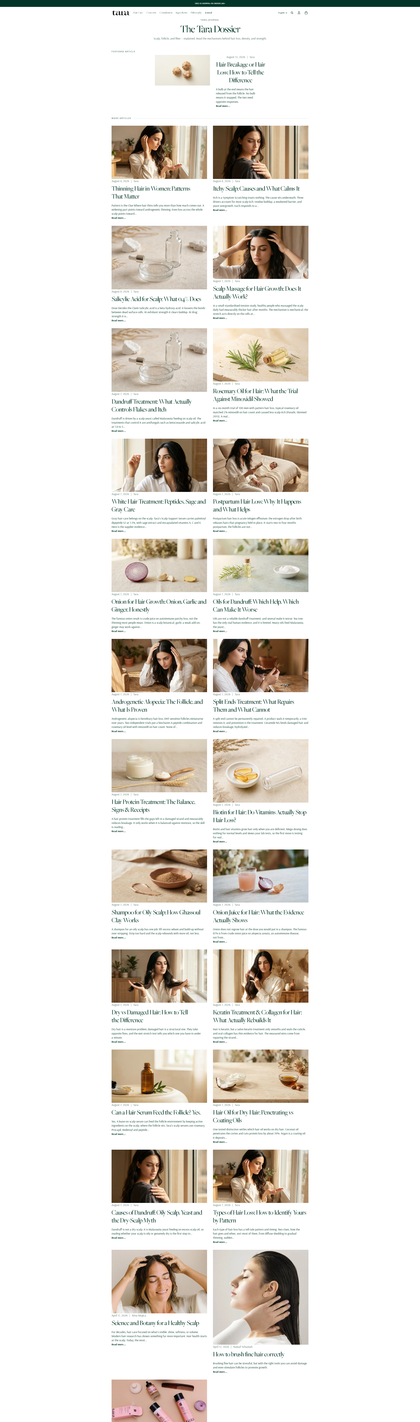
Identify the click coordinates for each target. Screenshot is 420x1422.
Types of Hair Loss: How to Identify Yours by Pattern (259, 1216)
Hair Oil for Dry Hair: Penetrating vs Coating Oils (253, 1116)
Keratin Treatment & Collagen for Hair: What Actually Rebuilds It (257, 1016)
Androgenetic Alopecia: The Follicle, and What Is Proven (157, 705)
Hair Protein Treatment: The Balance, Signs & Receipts (153, 806)
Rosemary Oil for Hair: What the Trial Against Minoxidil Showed (255, 395)
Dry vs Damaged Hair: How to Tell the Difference (150, 1016)
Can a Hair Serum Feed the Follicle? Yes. (156, 1112)
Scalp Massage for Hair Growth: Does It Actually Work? (257, 292)
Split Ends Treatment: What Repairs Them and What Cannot (253, 705)
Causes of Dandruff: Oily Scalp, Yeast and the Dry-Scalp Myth (157, 1216)
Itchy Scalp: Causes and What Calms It (256, 188)
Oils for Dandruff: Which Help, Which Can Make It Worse (256, 605)
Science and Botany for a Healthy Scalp (155, 1323)
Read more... (223, 105)
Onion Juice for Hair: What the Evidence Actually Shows (258, 916)
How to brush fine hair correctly (248, 1354)
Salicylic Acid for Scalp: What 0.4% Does (156, 299)
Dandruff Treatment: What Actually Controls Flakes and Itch (152, 405)
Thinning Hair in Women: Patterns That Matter (151, 192)
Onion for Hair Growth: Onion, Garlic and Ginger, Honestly (159, 605)
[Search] (292, 12)
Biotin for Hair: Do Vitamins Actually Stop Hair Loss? (259, 816)
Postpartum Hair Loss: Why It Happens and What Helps (257, 505)
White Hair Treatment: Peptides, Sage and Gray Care (159, 505)
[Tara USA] (121, 13)
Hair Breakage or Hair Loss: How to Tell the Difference (240, 72)
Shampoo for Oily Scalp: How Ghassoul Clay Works (156, 916)
